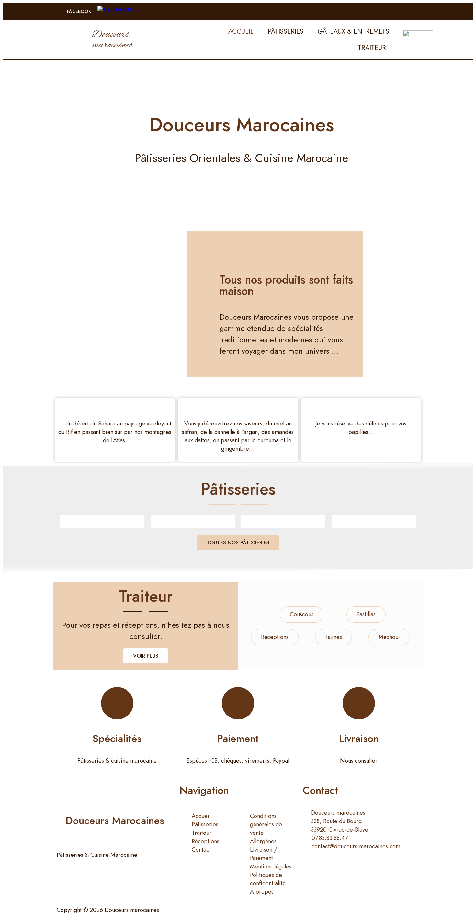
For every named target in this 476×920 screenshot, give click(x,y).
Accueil (241, 31)
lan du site (255, 910)
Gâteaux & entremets (353, 31)
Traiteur (372, 47)
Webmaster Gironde (303, 910)
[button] (77, 11)
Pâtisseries (285, 31)
